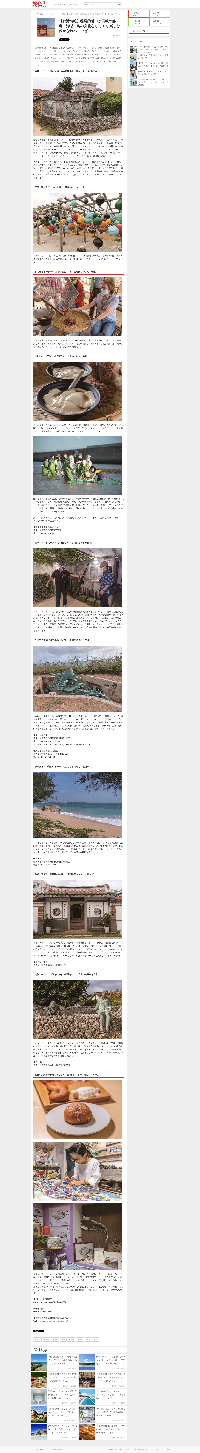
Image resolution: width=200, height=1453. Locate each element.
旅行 (56, 1339)
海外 (47, 1339)
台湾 (38, 1339)
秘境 (72, 1339)
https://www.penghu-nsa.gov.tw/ (53, 1321)
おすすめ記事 (136, 41)
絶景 (81, 1339)
